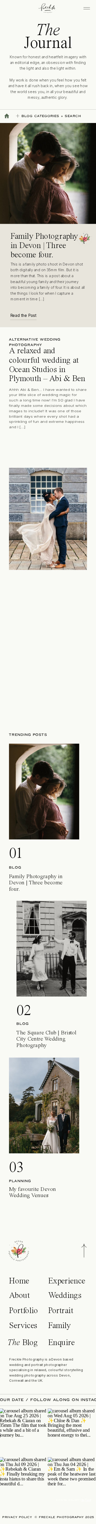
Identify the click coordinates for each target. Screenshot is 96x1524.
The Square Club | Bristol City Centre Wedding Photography (46, 1039)
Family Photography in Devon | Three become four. (44, 245)
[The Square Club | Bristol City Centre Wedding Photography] (51, 948)
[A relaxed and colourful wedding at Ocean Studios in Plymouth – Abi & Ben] (48, 519)
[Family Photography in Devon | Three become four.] (44, 791)
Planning (20, 1181)
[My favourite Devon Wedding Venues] (44, 1105)
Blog (15, 867)
